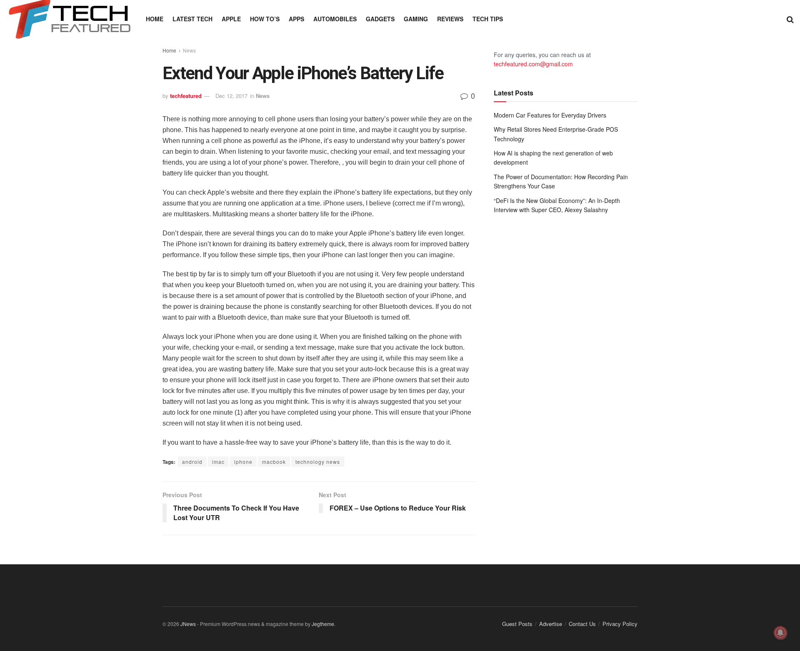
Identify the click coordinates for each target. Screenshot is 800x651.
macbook (274, 461)
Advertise (550, 624)
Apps (296, 19)
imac (218, 461)
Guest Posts (517, 624)
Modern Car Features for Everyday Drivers (550, 115)
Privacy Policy (620, 624)
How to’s (265, 19)
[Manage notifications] (780, 632)
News (189, 50)
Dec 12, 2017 (231, 96)
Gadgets (380, 19)
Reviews (450, 19)
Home (154, 19)
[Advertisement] (566, 289)
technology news (317, 461)
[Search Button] (790, 18)
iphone (243, 461)
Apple (231, 19)
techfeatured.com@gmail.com (533, 64)
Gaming (416, 19)
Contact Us (582, 624)
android (192, 461)
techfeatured (186, 96)
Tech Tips (487, 19)
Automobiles (335, 19)
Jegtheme (323, 623)
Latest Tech (192, 19)
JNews (188, 623)
